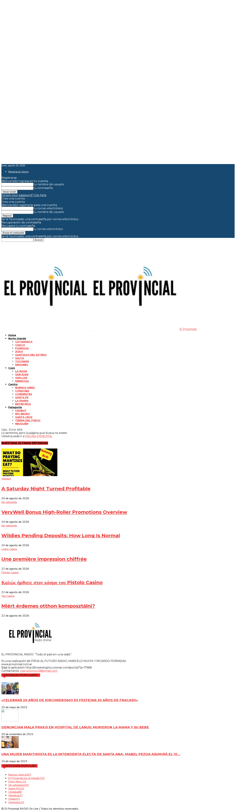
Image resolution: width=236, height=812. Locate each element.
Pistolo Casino (10, 572)
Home (12, 335)
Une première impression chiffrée (44, 559)
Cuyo (11, 368)
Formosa (22, 348)
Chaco (20, 345)
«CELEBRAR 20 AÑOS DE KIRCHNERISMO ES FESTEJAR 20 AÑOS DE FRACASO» (69, 700)
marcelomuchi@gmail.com (38, 670)
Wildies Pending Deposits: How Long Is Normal (60, 535)
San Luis (21, 377)
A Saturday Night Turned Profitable (46, 488)
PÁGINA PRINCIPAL (38, 436)
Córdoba (22, 390)
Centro (13, 384)
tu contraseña (43, 188)
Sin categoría (9, 502)
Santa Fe (21, 397)
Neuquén (21, 423)
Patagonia (15, 407)
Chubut (21, 410)
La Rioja (21, 371)
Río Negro (22, 413)
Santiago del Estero (31, 354)
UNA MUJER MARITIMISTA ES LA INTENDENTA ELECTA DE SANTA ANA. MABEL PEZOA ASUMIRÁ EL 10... (90, 754)
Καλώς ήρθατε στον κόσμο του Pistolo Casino (52, 582)
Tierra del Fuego (27, 420)
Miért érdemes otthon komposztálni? (48, 606)
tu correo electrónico (48, 208)
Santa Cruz (23, 417)
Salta (19, 358)
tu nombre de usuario (48, 184)
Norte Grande (17, 338)
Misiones (21, 364)
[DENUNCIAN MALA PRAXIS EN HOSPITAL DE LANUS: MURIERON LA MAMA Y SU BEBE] (10, 720)
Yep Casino (8, 596)
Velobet (6, 479)
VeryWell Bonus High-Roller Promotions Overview (64, 512)
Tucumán (22, 361)
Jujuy (19, 351)
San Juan (21, 374)
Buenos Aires (25, 387)
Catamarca (23, 341)
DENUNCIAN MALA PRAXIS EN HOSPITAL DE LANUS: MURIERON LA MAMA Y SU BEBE (75, 727)
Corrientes (23, 394)
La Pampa (22, 400)
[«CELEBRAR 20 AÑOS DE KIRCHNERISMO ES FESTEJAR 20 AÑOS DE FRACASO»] (10, 693)
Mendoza (22, 381)
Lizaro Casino (9, 549)
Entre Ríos (23, 404)
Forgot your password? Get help (23, 195)
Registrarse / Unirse (18, 171)
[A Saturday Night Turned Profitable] (29, 475)
